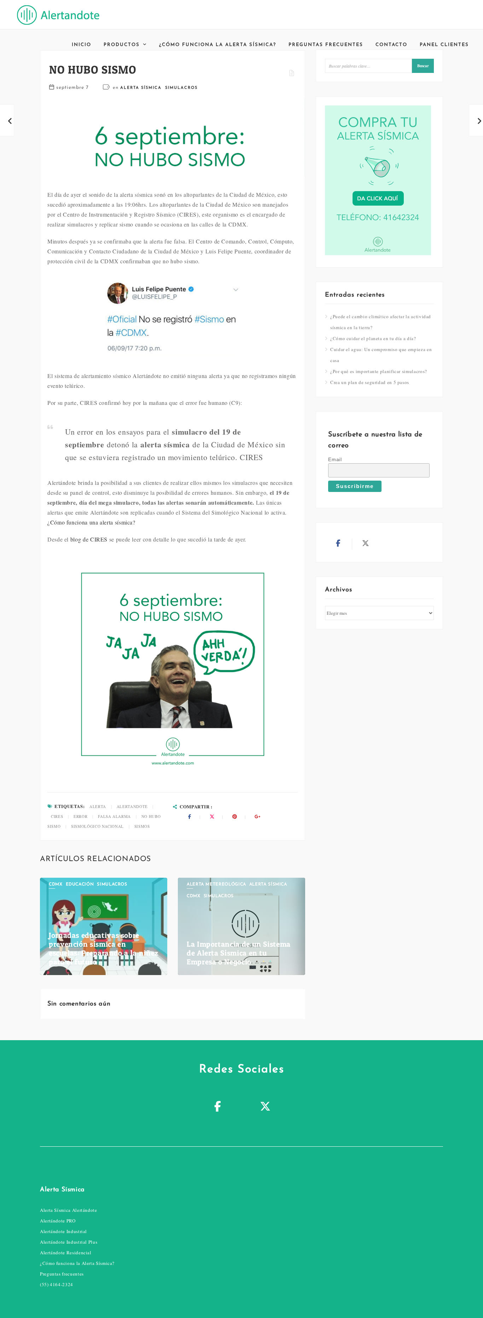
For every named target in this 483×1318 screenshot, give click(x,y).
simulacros (181, 88)
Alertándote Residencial (66, 1252)
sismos (142, 826)
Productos (122, 44)
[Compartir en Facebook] (189, 816)
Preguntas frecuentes (326, 44)
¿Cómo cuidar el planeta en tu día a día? (373, 338)
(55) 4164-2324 (56, 1284)
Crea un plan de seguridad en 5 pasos (369, 382)
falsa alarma (114, 816)
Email (335, 459)
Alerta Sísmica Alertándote (68, 1210)
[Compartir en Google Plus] (257, 816)
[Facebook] (218, 1107)
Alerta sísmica (141, 88)
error (80, 816)
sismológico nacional (97, 826)
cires (57, 816)
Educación (80, 884)
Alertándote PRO (58, 1220)
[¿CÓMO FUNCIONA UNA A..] (476, 120)
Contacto (391, 44)
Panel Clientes (444, 44)
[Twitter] (265, 1107)
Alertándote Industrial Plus (68, 1242)
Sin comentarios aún (78, 1004)
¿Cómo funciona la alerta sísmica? (217, 44)
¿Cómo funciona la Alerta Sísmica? (77, 1263)
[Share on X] (212, 816)
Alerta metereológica (216, 884)
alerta (97, 806)
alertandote (132, 806)
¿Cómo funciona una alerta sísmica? (91, 522)
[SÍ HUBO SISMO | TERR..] (7, 120)
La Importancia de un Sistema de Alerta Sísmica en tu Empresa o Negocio (239, 953)
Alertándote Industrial (63, 1231)
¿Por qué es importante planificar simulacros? (378, 371)
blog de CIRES (88, 539)
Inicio (81, 44)
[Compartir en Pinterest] (235, 816)
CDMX (56, 884)
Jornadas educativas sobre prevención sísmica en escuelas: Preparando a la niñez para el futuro (103, 948)
